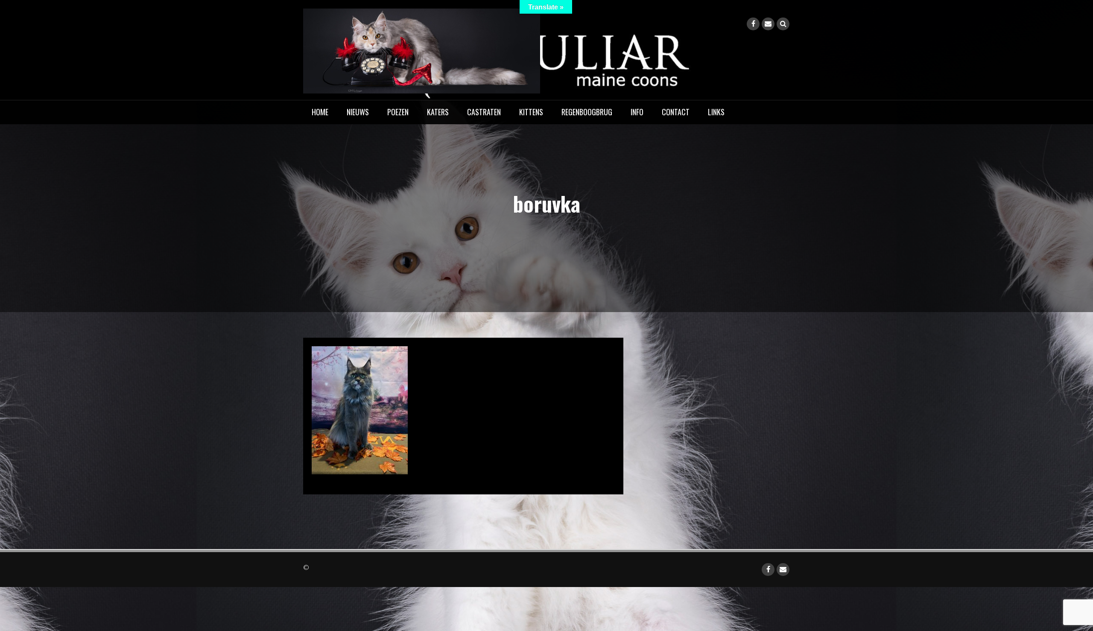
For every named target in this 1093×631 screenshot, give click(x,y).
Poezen (398, 111)
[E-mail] (768, 24)
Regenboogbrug (586, 111)
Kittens (531, 111)
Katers (438, 111)
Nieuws (358, 111)
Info (637, 111)
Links (716, 111)
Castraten (484, 111)
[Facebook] (753, 24)
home (320, 111)
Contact (676, 111)
